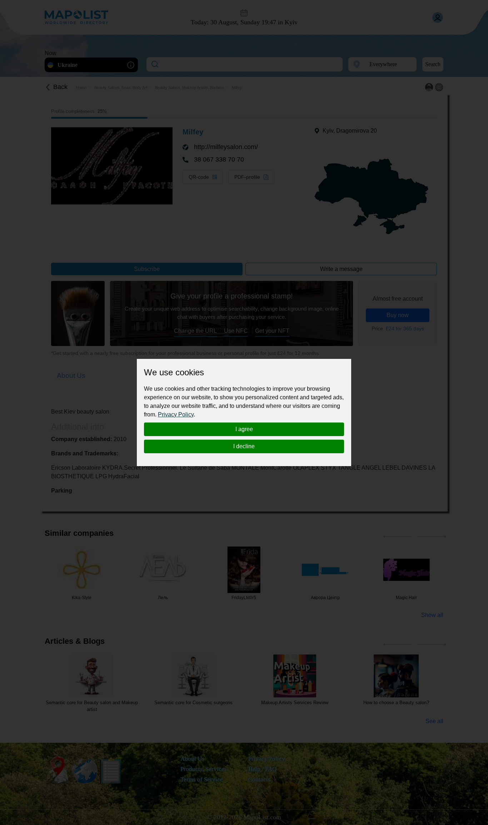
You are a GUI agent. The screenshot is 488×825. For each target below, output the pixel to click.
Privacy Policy (176, 414)
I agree (244, 429)
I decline (244, 446)
